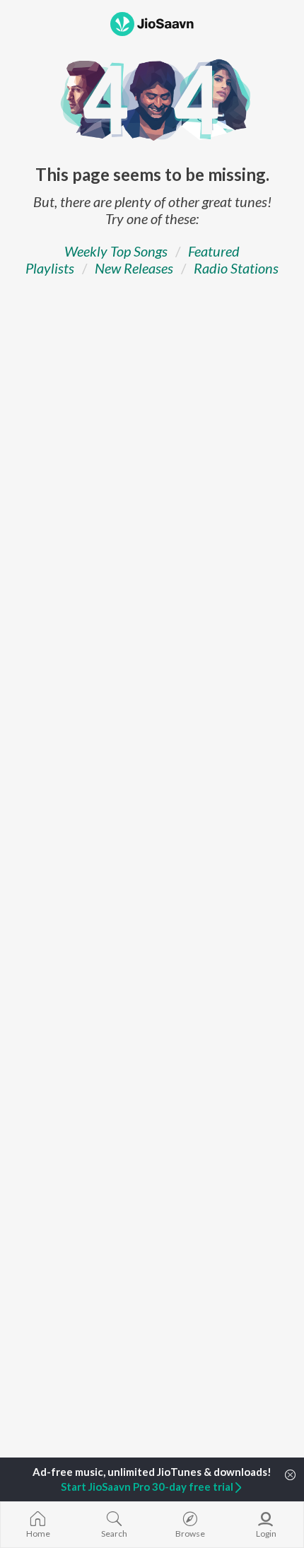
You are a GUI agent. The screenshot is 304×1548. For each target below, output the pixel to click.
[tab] (116, 250)
